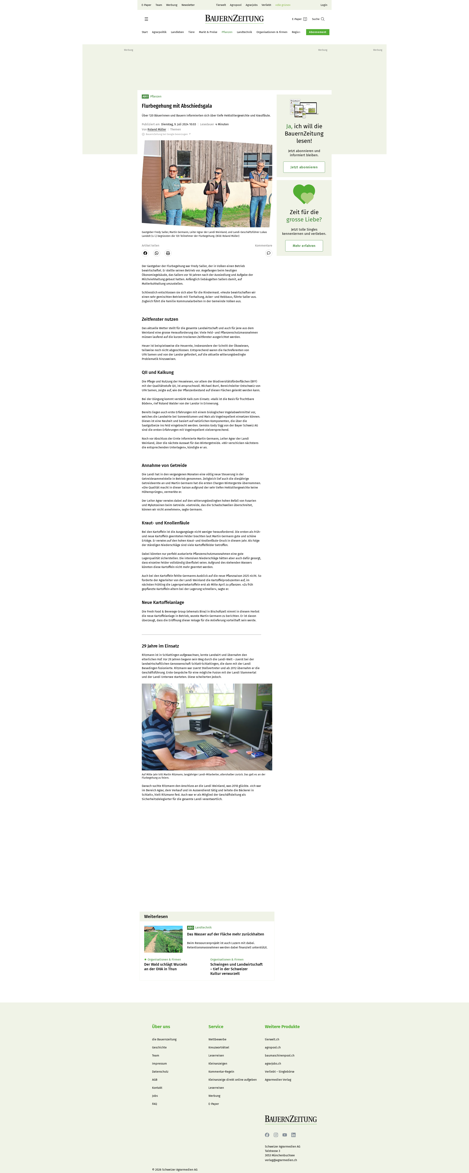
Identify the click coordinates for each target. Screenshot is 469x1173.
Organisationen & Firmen (271, 32)
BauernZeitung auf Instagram (276, 1135)
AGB (154, 1079)
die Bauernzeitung (164, 1039)
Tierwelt (221, 5)
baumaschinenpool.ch (279, 1055)
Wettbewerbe (217, 1039)
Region (296, 32)
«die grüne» (282, 5)
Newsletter (188, 5)
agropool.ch (273, 1047)
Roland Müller (156, 129)
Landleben (177, 32)
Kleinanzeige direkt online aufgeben (232, 1079)
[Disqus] (207, 862)
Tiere (191, 32)
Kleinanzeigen (217, 1063)
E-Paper (146, 5)
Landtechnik (244, 32)
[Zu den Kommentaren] (268, 253)
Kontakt (157, 1087)
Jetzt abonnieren (304, 167)
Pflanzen (227, 32)
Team (159, 5)
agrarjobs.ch (273, 1063)
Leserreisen (216, 1055)
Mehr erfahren (304, 246)
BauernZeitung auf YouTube (284, 1135)
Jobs (155, 1096)
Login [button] (324, 5)
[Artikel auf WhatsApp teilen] (156, 253)
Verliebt (266, 5)
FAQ (154, 1104)
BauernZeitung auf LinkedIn (293, 1135)
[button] (146, 19)
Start (145, 32)
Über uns (161, 1026)
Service (215, 1026)
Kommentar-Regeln (221, 1071)
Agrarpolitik (159, 32)
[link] (228, 934)
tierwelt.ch (272, 1039)
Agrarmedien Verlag (278, 1079)
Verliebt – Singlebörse (279, 1071)
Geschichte (159, 1047)
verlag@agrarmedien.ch (281, 1160)
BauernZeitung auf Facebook (267, 1135)
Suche (316, 19)
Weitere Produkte (282, 1026)
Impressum (159, 1063)
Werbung (171, 5)
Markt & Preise (208, 32)
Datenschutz (160, 1071)
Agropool (235, 5)
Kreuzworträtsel (218, 1047)
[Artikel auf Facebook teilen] (145, 253)
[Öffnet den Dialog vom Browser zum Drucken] (168, 253)
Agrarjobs (252, 5)
